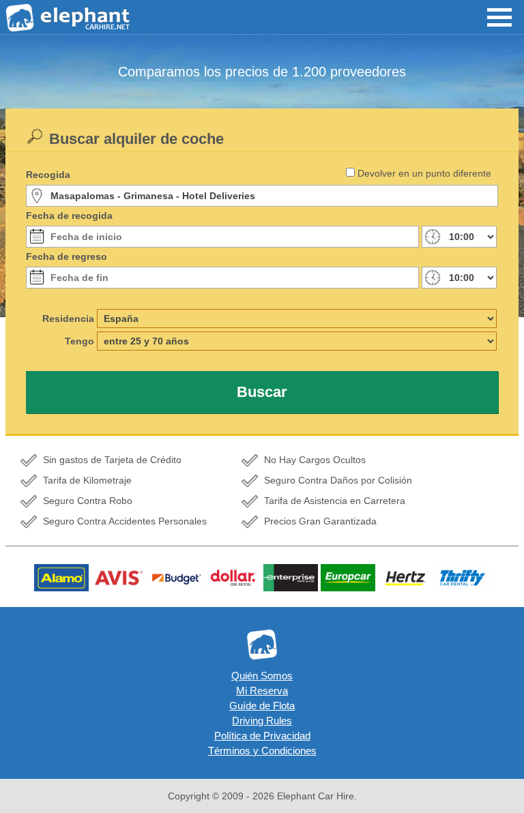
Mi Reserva (262, 690)
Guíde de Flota (262, 705)
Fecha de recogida (69, 215)
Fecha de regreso (66, 256)
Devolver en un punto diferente (424, 173)
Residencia (68, 318)
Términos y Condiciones (262, 750)
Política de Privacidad (262, 735)
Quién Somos (262, 675)
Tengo (79, 341)
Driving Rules (262, 720)
